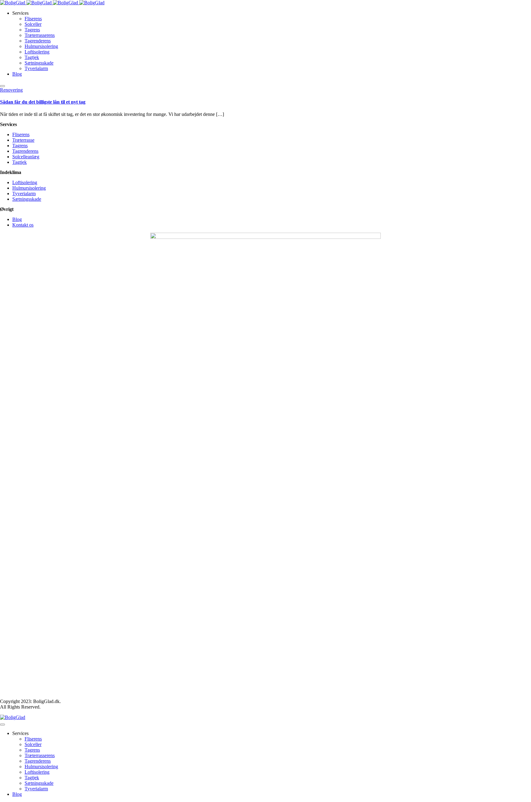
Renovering (11, 90)
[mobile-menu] (2, 86)
